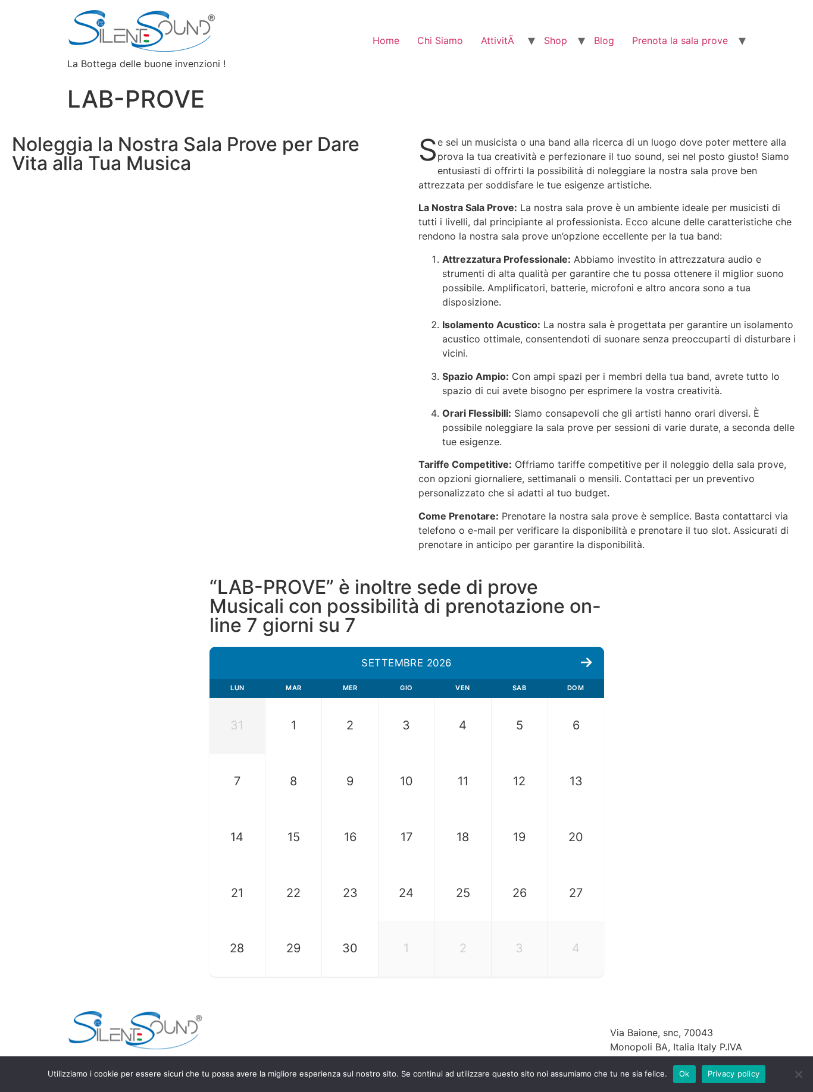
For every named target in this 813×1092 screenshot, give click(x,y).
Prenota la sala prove (680, 40)
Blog (604, 40)
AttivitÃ (499, 40)
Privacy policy (734, 1073)
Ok (684, 1073)
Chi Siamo (440, 40)
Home (386, 40)
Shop (555, 40)
